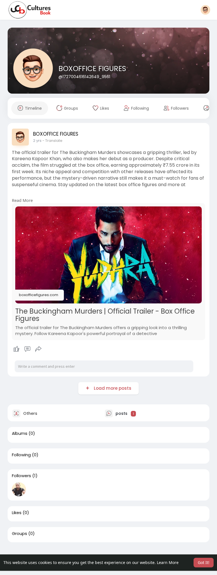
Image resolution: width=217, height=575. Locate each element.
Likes (16, 512)
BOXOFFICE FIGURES (92, 69)
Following (21, 455)
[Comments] (27, 349)
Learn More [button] (168, 562)
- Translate (52, 140)
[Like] (27, 349)
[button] (205, 10)
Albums (19, 433)
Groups (19, 533)
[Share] (38, 349)
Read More (22, 200)
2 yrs (37, 140)
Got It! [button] (203, 562)
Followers (21, 475)
